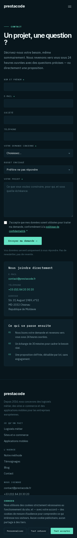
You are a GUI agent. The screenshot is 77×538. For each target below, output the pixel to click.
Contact (8, 473)
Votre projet (13, 179)
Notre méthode (13, 455)
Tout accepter (62, 531)
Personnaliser (15, 531)
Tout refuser (38, 531)
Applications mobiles (16, 441)
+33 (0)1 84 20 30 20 (21, 289)
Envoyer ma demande (22, 240)
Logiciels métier (13, 429)
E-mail (9, 96)
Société (8, 112)
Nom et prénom (14, 79)
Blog (7, 467)
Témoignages (12, 461)
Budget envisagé (14, 162)
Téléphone (10, 129)
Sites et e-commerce (16, 435)
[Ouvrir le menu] (69, 6)
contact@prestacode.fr (22, 278)
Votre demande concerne (20, 145)
